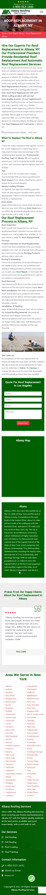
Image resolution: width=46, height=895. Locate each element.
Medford (30, 692)
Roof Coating (11, 847)
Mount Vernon (33, 698)
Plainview (31, 727)
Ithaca (8, 777)
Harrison (9, 764)
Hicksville (10, 767)
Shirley (30, 758)
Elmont (9, 742)
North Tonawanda (35, 714)
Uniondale (31, 773)
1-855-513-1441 (23, 6)
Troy (29, 770)
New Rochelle (33, 705)
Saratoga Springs (34, 752)
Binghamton (11, 698)
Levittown (10, 789)
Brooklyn (10, 708)
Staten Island (32, 764)
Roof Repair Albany (16, 33)
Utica (29, 777)
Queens (30, 739)
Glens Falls (10, 758)
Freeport (9, 748)
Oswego (30, 720)
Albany (9, 686)
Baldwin (9, 692)
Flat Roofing (11, 837)
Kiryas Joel (10, 786)
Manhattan (32, 689)
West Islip (31, 789)
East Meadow (12, 736)
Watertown (32, 783)
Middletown (32, 695)
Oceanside (31, 717)
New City (31, 702)
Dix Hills (9, 733)
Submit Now (23, 423)
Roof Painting (11, 852)
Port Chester (32, 733)
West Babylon (33, 786)
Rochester (31, 742)
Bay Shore (10, 695)
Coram (9, 723)
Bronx (8, 705)
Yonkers (30, 795)
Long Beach (32, 686)
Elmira (8, 739)
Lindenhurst (11, 792)
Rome (29, 748)
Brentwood (11, 702)
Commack (10, 720)
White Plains (32, 792)
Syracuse (31, 767)
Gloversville (11, 761)
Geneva (9, 752)
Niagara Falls (33, 711)
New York (31, 708)
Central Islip (11, 717)
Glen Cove (10, 755)
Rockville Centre (34, 745)
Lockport (10, 795)
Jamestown (11, 780)
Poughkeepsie (33, 736)
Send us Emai (13, 870)
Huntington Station (14, 773)
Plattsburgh (32, 730)
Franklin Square (12, 745)
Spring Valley (33, 761)
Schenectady (32, 755)
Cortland (9, 727)
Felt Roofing (10, 842)
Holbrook (10, 770)
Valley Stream (33, 780)
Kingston (9, 783)
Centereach (11, 714)
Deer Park (10, 730)
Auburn (9, 689)
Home (4, 33)
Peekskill (30, 723)
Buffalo (9, 711)
